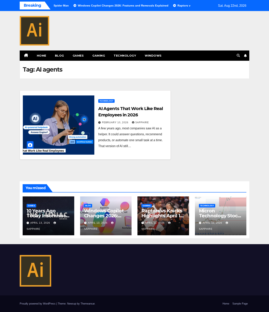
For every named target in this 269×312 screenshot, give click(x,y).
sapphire (142, 122)
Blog (59, 55)
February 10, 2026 (115, 122)
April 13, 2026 (40, 222)
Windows (153, 55)
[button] (238, 55)
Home (41, 55)
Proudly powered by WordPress (38, 303)
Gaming (98, 55)
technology (125, 55)
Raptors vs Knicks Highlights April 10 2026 (162, 215)
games (78, 55)
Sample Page (240, 303)
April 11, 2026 (155, 222)
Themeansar (88, 303)
